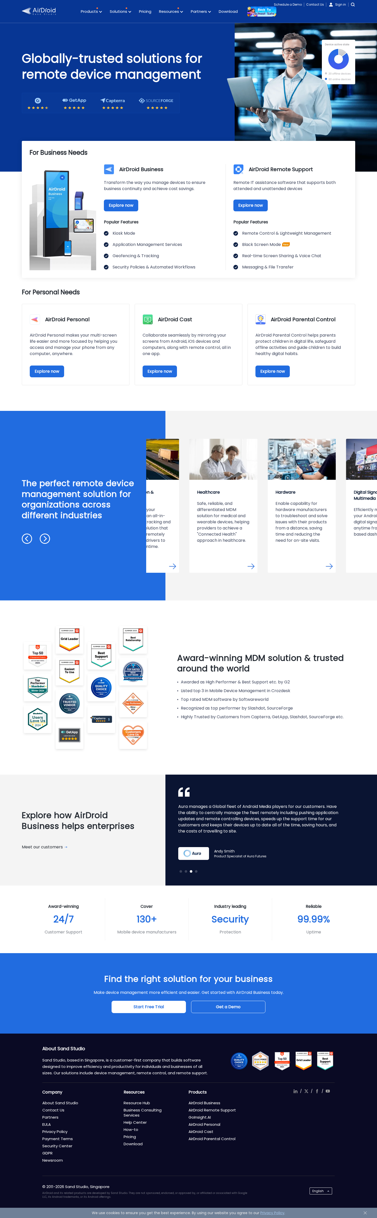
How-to (131, 1129)
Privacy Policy (54, 1131)
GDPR (47, 1153)
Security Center (57, 1146)
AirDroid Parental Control (211, 1138)
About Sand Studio (60, 1103)
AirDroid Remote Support (212, 1110)
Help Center (135, 1122)
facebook (317, 1091)
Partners (199, 11)
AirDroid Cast (200, 1131)
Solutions (119, 11)
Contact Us (315, 4)
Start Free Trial (149, 1007)
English (318, 1191)
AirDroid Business (204, 1103)
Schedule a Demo (288, 4)
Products (90, 11)
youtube (328, 1091)
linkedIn (295, 1091)
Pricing (145, 11)
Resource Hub (137, 1103)
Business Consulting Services (143, 1112)
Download (228, 11)
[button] (27, 539)
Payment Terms (57, 1138)
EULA (46, 1124)
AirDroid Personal (204, 1124)
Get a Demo (228, 1007)
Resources (169, 11)
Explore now (121, 205)
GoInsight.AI (199, 1117)
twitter (306, 1091)
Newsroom (52, 1160)
